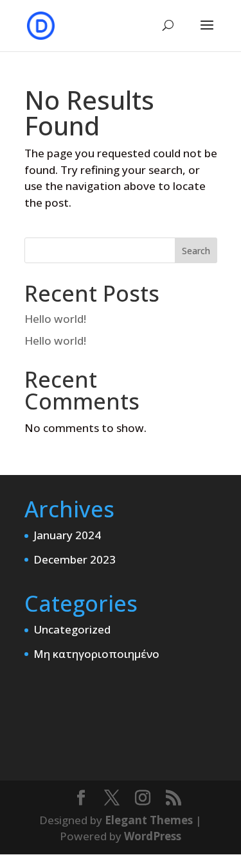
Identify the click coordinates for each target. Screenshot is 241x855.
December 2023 (74, 559)
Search (196, 251)
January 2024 (67, 535)
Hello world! (55, 318)
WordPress (152, 836)
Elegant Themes (149, 820)
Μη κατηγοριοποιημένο (96, 653)
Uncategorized (72, 629)
